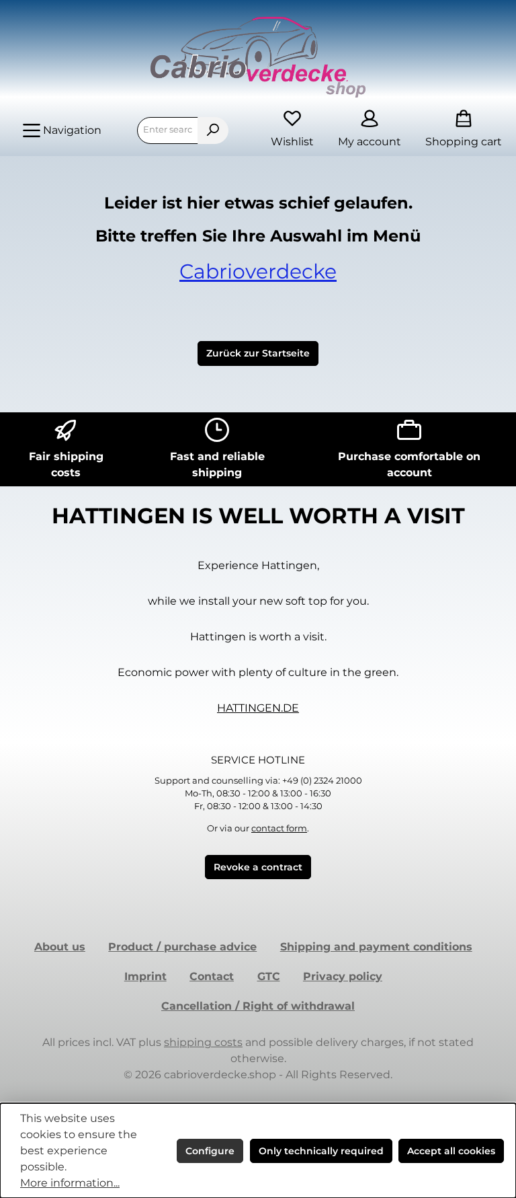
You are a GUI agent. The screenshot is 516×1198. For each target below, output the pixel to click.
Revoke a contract (258, 867)
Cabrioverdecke (258, 271)
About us (59, 946)
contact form (279, 828)
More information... (70, 1182)
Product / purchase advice (182, 946)
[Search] (213, 130)
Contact (211, 976)
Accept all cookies (451, 1151)
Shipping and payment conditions (376, 946)
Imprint (145, 976)
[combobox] (167, 130)
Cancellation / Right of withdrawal (258, 1006)
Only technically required (321, 1151)
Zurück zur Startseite (258, 353)
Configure (209, 1151)
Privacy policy (342, 976)
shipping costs (203, 1042)
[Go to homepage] (258, 57)
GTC (268, 976)
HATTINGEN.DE (258, 708)
